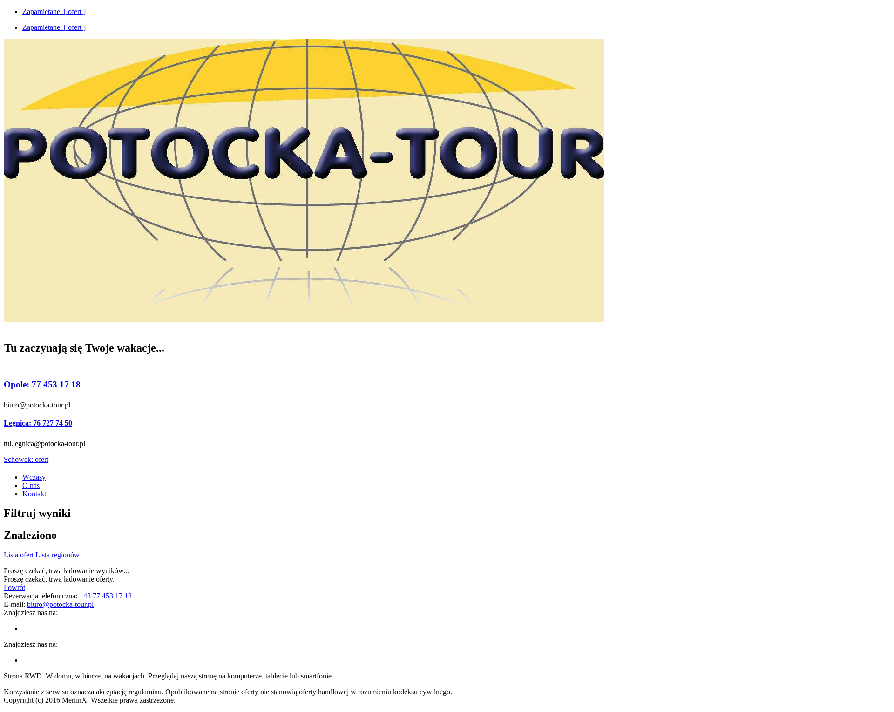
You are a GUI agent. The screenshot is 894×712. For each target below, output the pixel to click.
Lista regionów (57, 555)
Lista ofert (19, 555)
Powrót (14, 587)
